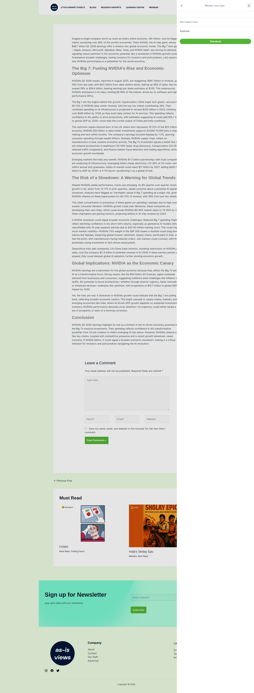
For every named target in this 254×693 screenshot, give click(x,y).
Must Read (64, 551)
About (91, 649)
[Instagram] (46, 670)
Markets (133, 556)
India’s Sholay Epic (141, 551)
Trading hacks (78, 551)
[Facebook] (52, 670)
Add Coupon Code (189, 22)
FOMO (63, 546)
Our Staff (93, 656)
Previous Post (63, 480)
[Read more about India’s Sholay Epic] (162, 525)
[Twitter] (57, 670)
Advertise (93, 660)
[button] (181, 5)
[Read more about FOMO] (92, 523)
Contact (92, 653)
